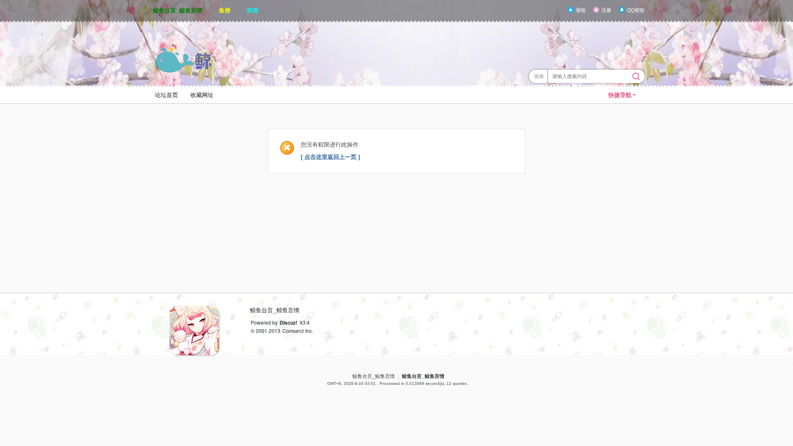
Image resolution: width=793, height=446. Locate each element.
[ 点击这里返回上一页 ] (330, 157)
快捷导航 (620, 95)
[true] (636, 76)
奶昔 (253, 10)
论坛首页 (166, 95)
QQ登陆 (635, 10)
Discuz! (288, 322)
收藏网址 (202, 95)
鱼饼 (224, 10)
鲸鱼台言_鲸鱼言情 (177, 10)
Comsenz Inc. (298, 330)
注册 (606, 10)
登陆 (581, 10)
